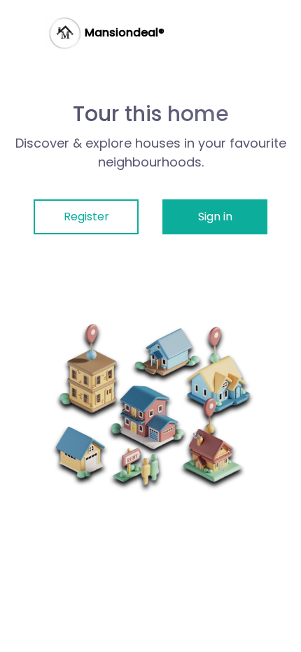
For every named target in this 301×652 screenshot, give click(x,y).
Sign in (215, 216)
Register (86, 216)
